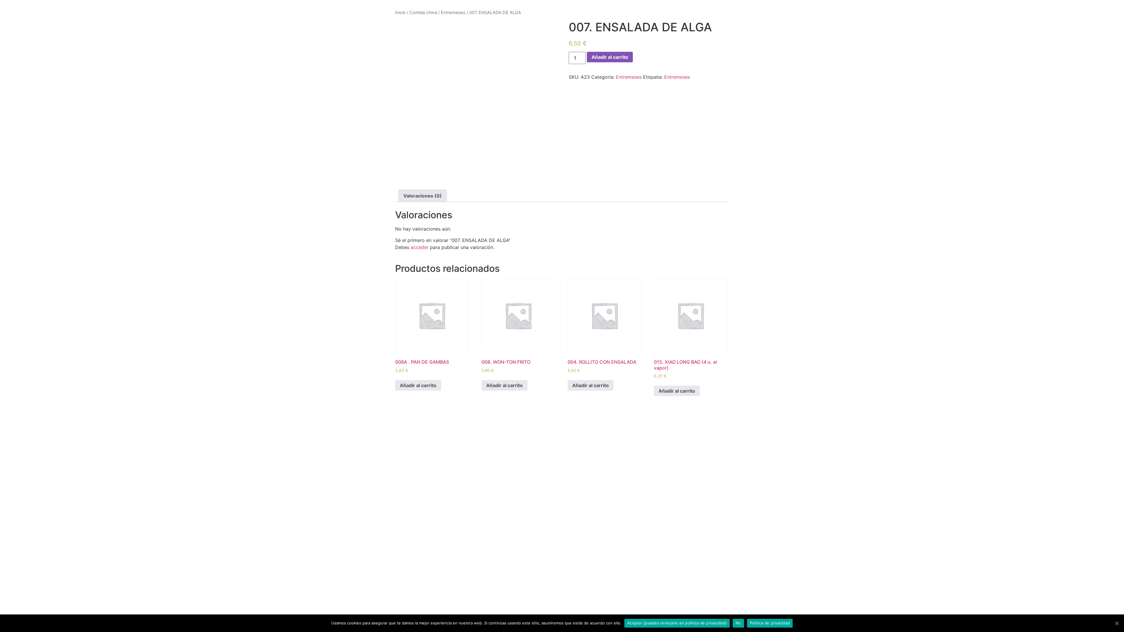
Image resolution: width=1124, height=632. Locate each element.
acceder (420, 247)
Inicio (400, 12)
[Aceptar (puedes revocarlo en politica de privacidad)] (1117, 623)
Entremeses (453, 12)
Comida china (423, 12)
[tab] (422, 196)
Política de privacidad (770, 623)
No (738, 623)
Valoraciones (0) (422, 196)
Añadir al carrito (610, 57)
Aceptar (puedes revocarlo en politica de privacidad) (677, 623)
